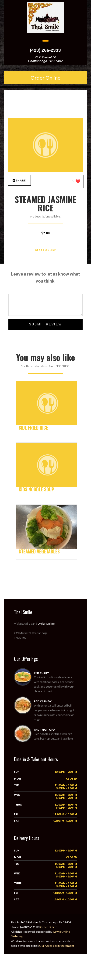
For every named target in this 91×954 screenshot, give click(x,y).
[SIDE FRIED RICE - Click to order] (47, 424)
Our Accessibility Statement (56, 945)
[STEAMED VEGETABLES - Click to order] (47, 548)
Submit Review (45, 324)
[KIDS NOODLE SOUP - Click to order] (47, 486)
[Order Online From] (45, 171)
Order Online (45, 77)
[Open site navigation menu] (45, 41)
